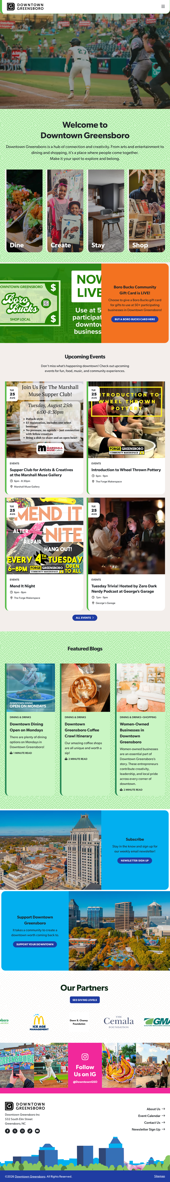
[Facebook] (7, 1131)
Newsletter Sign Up (146, 1129)
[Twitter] (14, 1131)
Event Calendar (149, 1115)
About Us (153, 1109)
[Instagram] (22, 1131)
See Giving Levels (85, 1000)
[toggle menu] (163, 6)
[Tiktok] (29, 1131)
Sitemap (159, 1176)
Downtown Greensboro (30, 1176)
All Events (83, 617)
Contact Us (152, 1122)
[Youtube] (37, 1131)
